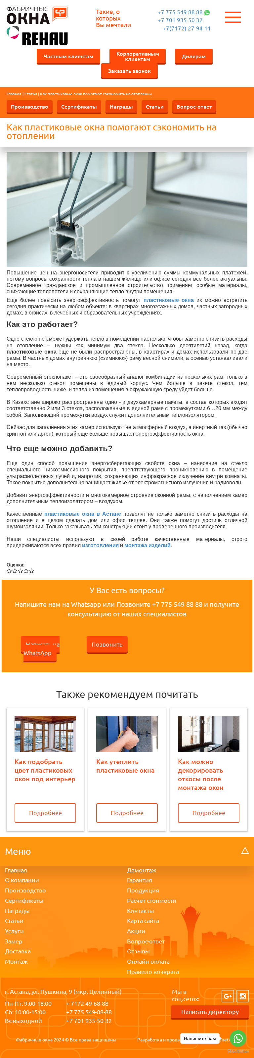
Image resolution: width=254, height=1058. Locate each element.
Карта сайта (143, 920)
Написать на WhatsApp (41, 648)
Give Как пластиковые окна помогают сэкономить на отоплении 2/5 (15, 570)
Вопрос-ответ (194, 106)
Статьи (30, 94)
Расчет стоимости (151, 900)
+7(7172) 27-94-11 (187, 28)
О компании (22, 880)
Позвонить (107, 644)
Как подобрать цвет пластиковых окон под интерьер (45, 770)
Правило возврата (153, 971)
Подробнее (45, 812)
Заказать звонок (129, 70)
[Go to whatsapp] (238, 1038)
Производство (29, 106)
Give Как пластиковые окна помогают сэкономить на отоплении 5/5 (32, 570)
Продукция (143, 890)
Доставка (18, 951)
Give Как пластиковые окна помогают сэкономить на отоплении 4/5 (26, 570)
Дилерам (194, 56)
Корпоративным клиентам (137, 56)
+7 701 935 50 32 (180, 20)
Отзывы (138, 951)
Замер (13, 941)
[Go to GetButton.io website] (238, 1051)
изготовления (100, 545)
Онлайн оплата (148, 961)
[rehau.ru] (37, 34)
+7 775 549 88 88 (180, 12)
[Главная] (37, 15)
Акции (136, 931)
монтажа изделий (147, 545)
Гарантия (139, 880)
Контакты (140, 910)
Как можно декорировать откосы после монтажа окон (201, 774)
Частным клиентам (68, 56)
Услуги (14, 931)
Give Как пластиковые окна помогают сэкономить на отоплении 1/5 (9, 570)
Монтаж (16, 961)
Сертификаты (79, 106)
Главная (14, 94)
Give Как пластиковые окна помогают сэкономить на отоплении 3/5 (20, 570)
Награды (121, 106)
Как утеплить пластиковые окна (125, 765)
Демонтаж (141, 870)
